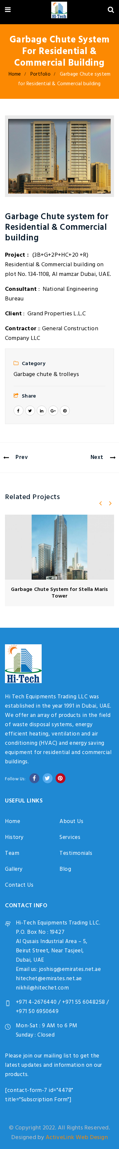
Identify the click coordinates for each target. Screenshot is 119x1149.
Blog (65, 869)
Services (70, 837)
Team (12, 853)
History (14, 837)
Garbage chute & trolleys (46, 374)
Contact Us (19, 885)
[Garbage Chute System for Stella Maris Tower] (59, 547)
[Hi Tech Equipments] (59, 11)
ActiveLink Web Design (77, 1137)
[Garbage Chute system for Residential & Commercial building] (59, 156)
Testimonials (76, 853)
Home (15, 74)
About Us (71, 821)
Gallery (13, 869)
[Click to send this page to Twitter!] (30, 410)
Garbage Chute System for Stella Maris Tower (59, 593)
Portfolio (40, 74)
